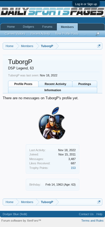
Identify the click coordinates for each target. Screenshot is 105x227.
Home (11, 26)
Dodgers (28, 26)
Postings (84, 84)
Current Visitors (15, 33)
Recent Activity (55, 84)
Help (99, 214)
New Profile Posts (67, 33)
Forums (47, 26)
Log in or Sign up (86, 4)
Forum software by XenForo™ (21, 220)
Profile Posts (23, 84)
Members (67, 27)
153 (73, 167)
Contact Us (86, 214)
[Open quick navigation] (99, 46)
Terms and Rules (92, 220)
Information (52, 90)
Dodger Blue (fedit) (15, 214)
